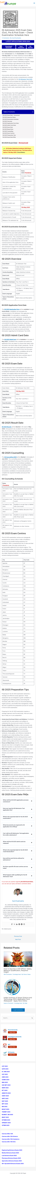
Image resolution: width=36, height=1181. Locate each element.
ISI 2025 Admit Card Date (9, 125)
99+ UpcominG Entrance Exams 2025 (13, 1163)
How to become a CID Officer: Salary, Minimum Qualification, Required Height (18, 970)
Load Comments (18, 1010)
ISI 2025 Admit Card (10, 339)
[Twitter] (14, 924)
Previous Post (18, 936)
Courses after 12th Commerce (10, 1139)
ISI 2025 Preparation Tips (9, 135)
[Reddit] (21, 924)
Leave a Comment (8, 1003)
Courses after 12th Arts (9, 1141)
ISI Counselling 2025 (10, 457)
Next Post (18, 939)
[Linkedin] (17, 924)
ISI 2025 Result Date (8, 129)
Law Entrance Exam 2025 (9, 1155)
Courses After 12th (7, 1133)
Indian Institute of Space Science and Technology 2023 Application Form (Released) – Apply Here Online (18, 999)
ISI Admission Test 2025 (25, 79)
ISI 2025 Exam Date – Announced (11, 115)
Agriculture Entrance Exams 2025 (12, 1161)
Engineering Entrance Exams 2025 (12, 1150)
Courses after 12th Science (10, 1136)
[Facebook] (12, 924)
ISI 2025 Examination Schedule (11, 119)
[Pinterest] (19, 924)
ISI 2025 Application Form (11, 309)
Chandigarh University (8, 47)
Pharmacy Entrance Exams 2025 (11, 1158)
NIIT (9, 1044)
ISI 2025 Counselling (8, 131)
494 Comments (8, 974)
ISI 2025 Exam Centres (8, 133)
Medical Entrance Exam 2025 (10, 1152)
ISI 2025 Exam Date (8, 127)
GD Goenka (30, 47)
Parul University (21, 47)
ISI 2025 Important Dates (9, 117)
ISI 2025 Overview (7, 121)
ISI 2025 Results (6, 427)
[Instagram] (24, 924)
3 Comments (5, 38)
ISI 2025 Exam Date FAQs (9, 137)
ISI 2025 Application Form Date (11, 123)
